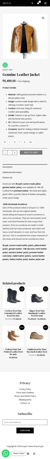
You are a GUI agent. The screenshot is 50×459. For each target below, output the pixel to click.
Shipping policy (25, 399)
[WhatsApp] (34, 453)
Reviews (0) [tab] (7, 177)
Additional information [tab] (12, 172)
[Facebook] (16, 453)
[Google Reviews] (28, 453)
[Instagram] (22, 453)
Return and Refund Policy (25, 396)
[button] (32, 3)
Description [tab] (7, 167)
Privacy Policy (25, 389)
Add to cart (31, 152)
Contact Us (25, 403)
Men (10, 69)
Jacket (5, 69)
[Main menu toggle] (45, 3)
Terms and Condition (25, 392)
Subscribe (25, 430)
